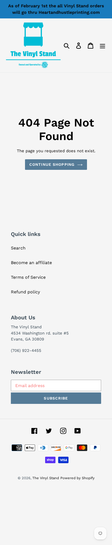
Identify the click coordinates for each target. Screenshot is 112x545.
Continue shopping (51, 164)
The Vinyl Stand (45, 478)
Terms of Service (28, 277)
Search (18, 248)
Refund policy (25, 291)
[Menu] (102, 45)
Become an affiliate (31, 262)
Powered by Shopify (77, 478)
